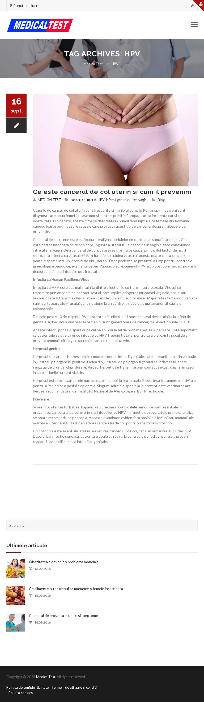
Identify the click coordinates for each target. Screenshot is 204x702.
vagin (142, 200)
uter (134, 200)
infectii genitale (117, 200)
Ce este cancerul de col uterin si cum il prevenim (112, 191)
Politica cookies (20, 693)
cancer (75, 200)
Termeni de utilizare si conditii (74, 687)
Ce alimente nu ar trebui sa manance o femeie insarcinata (76, 588)
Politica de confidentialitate (27, 687)
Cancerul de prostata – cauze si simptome (63, 615)
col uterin (89, 200)
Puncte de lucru (26, 5)
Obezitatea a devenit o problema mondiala (64, 561)
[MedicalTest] (40, 25)
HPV (101, 200)
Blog (161, 200)
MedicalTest (45, 677)
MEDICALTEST (49, 200)
